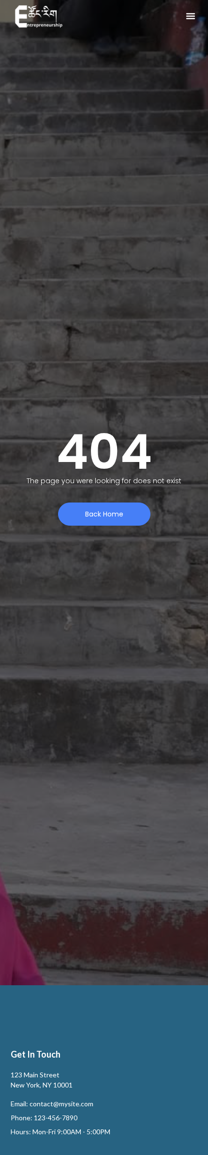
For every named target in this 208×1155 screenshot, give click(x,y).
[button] (190, 16)
